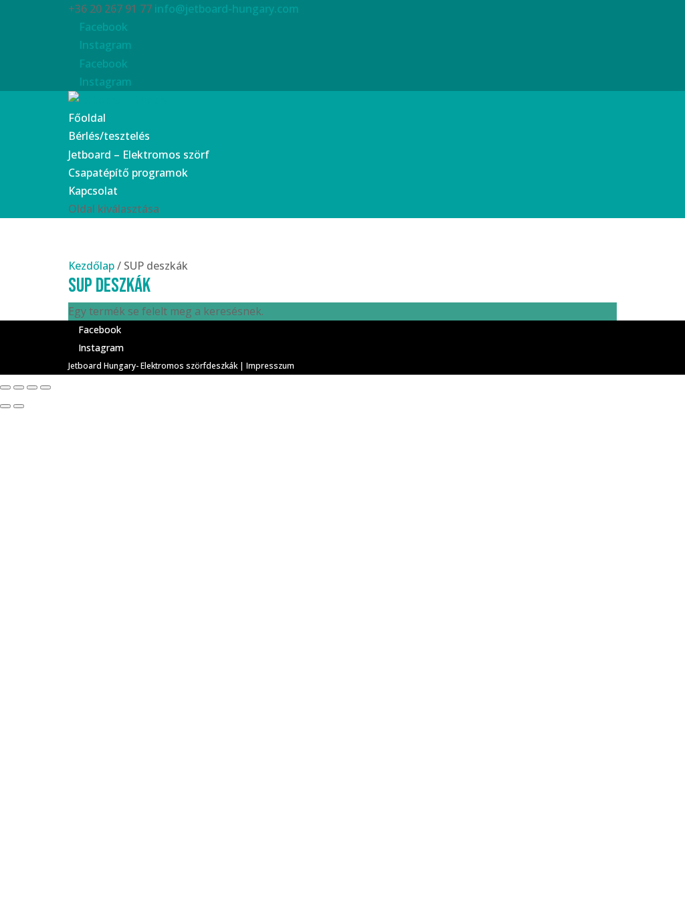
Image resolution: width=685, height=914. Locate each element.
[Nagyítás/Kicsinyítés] (45, 387)
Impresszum (270, 365)
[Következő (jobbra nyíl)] (18, 406)
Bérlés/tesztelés (109, 135)
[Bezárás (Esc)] (5, 387)
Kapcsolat (93, 190)
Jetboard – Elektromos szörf (138, 154)
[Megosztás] (18, 387)
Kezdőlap (91, 265)
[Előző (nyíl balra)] (5, 406)
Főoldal (87, 117)
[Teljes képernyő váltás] (32, 387)
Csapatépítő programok (128, 172)
